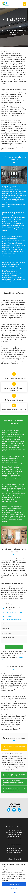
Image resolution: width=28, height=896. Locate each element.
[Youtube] (14, 810)
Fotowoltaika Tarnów (14, 830)
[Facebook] (8, 810)
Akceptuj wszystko (14, 884)
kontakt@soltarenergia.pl (13, 619)
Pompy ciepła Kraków (14, 852)
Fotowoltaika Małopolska (14, 832)
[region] (14, 879)
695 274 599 (9, 613)
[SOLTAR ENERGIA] (6, 4)
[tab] (14, 758)
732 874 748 (18, 613)
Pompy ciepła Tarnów (14, 848)
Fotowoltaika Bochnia (14, 838)
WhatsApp (9, 616)
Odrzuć (14, 892)
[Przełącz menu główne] (25, 4)
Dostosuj (14, 888)
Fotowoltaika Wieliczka (14, 834)
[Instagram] (19, 810)
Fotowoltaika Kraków (14, 836)
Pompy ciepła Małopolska (14, 850)
